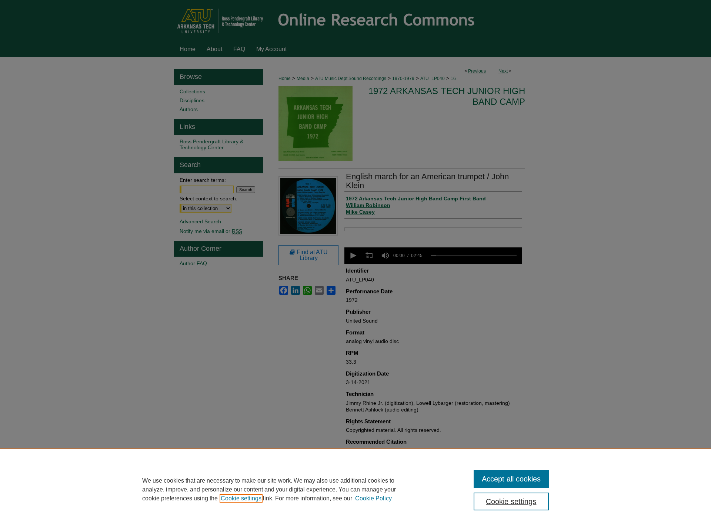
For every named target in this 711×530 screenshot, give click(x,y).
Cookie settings (241, 498)
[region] (355, 489)
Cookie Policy (373, 498)
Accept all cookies (511, 479)
